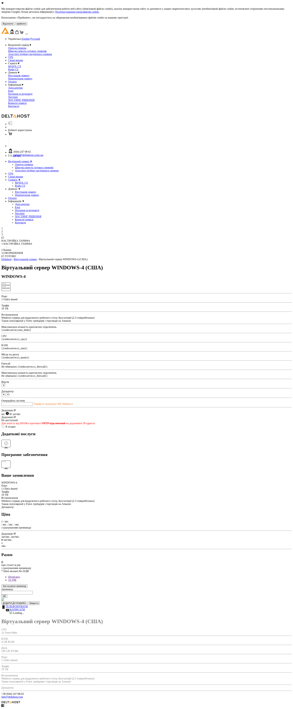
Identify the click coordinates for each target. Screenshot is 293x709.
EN (14, 155)
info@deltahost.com (12, 696)
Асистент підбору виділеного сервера (30, 54)
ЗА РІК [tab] (12, 579)
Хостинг (13, 97)
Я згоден (10, 426)
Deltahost (6, 259)
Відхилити (8, 23)
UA (10, 155)
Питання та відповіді (20, 93)
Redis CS (13, 69)
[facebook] (2, 706)
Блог (11, 90)
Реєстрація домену (19, 75)
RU (19, 155)
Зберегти (33, 603)
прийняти (21, 23)
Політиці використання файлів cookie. (77, 11)
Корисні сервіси (17, 103)
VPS (10, 57)
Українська (14, 38)
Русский (35, 38)
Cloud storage (15, 60)
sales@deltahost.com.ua (28, 155)
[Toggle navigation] (26, 33)
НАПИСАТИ (17, 609)
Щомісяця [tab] (14, 576)
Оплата (12, 81)
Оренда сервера (17, 48)
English (26, 38)
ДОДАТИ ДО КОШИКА (14, 603)
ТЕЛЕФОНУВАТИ (16, 606)
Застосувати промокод (14, 586)
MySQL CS (14, 66)
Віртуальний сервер (25, 259)
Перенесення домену (20, 78)
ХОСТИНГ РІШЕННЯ (21, 100)
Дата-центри (15, 87)
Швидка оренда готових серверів (27, 51)
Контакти (13, 106)
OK (4, 596)
